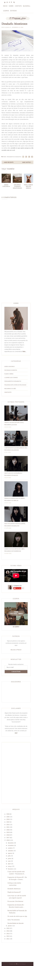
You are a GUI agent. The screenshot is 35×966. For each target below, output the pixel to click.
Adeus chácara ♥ (6, 185)
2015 (7, 928)
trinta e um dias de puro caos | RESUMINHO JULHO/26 (14, 423)
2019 (7, 832)
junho (9, 858)
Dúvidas (13, 10)
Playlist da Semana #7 (14, 892)
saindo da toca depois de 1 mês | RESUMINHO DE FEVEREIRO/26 (14, 550)
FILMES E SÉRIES (8, 374)
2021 (7, 827)
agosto (10, 853)
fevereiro (10, 869)
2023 (7, 822)
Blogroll (26, 6)
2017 (7, 837)
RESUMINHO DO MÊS (10, 388)
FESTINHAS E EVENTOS (10, 370)
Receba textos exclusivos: (16, 664)
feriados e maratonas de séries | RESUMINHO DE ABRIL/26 (14, 499)
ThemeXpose (22, 964)
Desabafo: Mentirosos (14, 888)
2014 (7, 931)
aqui (16, 733)
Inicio (5, 6)
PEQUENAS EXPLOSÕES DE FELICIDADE (15, 385)
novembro (11, 845)
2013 (7, 933)
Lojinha (6, 10)
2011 (7, 939)
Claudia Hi (7, 27)
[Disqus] (17, 229)
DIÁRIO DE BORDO (9, 366)
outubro (10, 848)
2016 (7, 840)
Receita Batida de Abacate (16, 923)
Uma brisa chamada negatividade (17, 186)
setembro (11, 850)
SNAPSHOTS (7, 392)
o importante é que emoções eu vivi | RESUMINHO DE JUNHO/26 (15, 449)
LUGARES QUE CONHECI (11, 377)
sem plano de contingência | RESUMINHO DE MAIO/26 (13, 474)
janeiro (10, 925)
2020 (7, 830)
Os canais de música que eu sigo (17, 916)
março (10, 866)
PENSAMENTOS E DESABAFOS (14, 156)
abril (9, 863)
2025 (7, 816)
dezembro (11, 843)
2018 (7, 835)
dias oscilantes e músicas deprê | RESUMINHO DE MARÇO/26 (14, 524)
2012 (7, 936)
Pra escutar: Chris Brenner (15, 901)
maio (9, 861)
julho (9, 856)
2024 (7, 819)
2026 (7, 814)
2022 (7, 824)
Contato (18, 6)
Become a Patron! (16, 649)
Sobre (11, 6)
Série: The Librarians (14, 919)
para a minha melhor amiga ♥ (28, 186)
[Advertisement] (11, 772)
